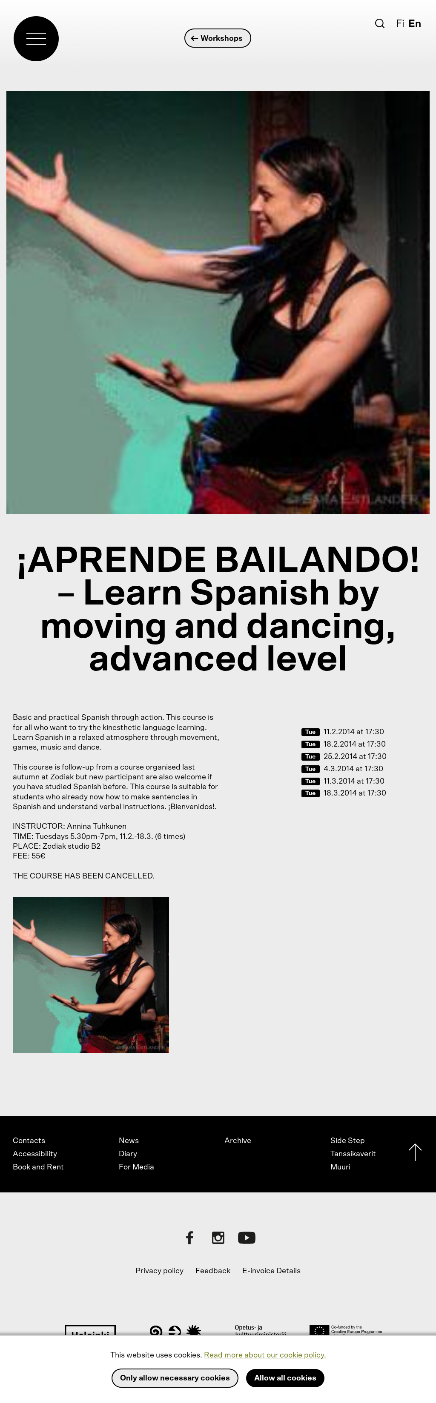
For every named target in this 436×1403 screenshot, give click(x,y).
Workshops (222, 39)
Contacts (29, 1141)
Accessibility (35, 1154)
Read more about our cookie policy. (265, 1355)
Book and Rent (38, 1167)
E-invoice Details (271, 1271)
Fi (400, 24)
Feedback (212, 1271)
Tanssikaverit (353, 1154)
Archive (237, 1141)
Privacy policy (159, 1271)
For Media (136, 1167)
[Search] (379, 23)
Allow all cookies (285, 1378)
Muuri (340, 1167)
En (414, 24)
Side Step (347, 1141)
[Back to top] (415, 1154)
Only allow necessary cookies (175, 1378)
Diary (128, 1154)
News (129, 1141)
